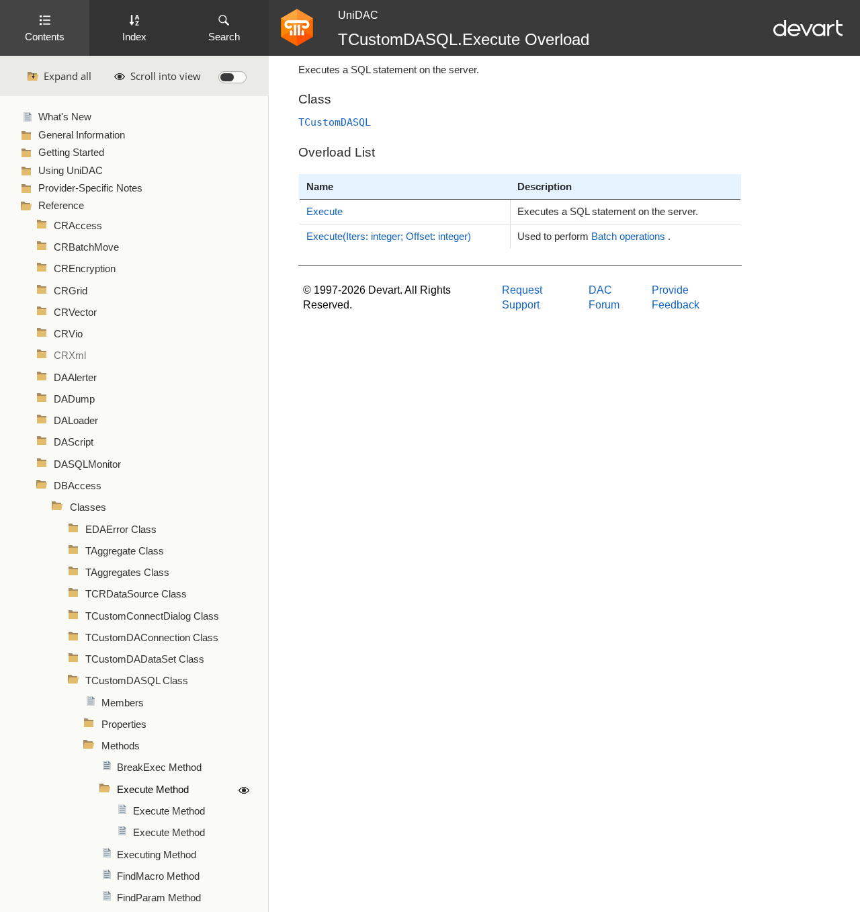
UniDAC (358, 15)
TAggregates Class (127, 572)
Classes (88, 507)
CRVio (68, 334)
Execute (324, 211)
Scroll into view (165, 76)
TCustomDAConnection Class (151, 637)
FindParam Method (159, 898)
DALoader (76, 420)
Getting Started (71, 152)
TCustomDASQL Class (136, 680)
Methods (120, 746)
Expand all (67, 76)
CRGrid (70, 291)
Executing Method (156, 854)
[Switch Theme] (232, 77)
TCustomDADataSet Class (144, 659)
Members (122, 703)
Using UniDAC (70, 170)
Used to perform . (594, 236)
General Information (81, 135)
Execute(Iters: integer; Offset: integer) (388, 236)
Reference (61, 205)
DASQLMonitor (87, 464)
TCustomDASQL (334, 122)
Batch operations (628, 236)
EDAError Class (121, 529)
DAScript (73, 442)
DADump (74, 399)
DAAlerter (75, 377)
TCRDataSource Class (136, 594)
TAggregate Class (124, 551)
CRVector (75, 312)
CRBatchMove (86, 247)
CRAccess (78, 225)
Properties (123, 724)
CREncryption (85, 268)
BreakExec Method (159, 767)
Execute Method (153, 789)
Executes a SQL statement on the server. (607, 211)
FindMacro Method (158, 876)
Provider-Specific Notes (90, 188)
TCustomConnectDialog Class (152, 616)
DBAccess (77, 486)
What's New (64, 117)
